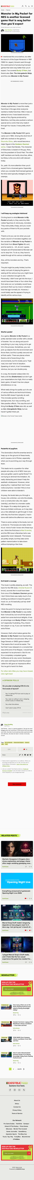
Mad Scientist (26, 530)
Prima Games (24, 1126)
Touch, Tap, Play (8, 1136)
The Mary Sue (22, 1134)
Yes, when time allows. (12, 704)
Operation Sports (11, 1134)
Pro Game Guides (9, 1123)
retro (6, 744)
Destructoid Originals (19, 742)
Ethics (17, 1103)
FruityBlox (17, 1136)
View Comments (17, 784)
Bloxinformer (26, 1136)
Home (2, 10)
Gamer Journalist (11, 1131)
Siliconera (9, 1129)
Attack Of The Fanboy (11, 1126)
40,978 (19, 1069)
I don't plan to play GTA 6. (13, 708)
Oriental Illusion (24, 588)
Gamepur (26, 1123)
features (27, 742)
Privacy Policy (21, 993)
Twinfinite (19, 1123)
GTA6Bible (16, 1139)
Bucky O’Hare (22, 70)
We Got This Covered (20, 1129)
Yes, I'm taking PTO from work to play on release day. (17, 694)
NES (3, 744)
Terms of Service (13, 993)
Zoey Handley (8, 30)
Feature (8, 10)
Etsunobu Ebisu (7, 141)
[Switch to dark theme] (29, 6)
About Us (17, 1100)
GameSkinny (22, 1131)
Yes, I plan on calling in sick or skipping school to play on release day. (17, 699)
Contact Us (17, 1107)
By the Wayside (8, 742)
